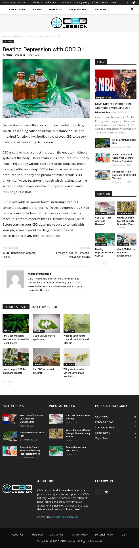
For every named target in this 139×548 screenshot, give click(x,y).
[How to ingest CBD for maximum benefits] (16, 357)
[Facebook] (127, 2)
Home (6, 36)
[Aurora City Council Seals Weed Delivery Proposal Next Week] (102, 158)
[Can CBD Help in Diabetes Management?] (127, 239)
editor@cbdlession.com (65, 517)
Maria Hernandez (15, 54)
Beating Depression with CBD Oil (104, 252)
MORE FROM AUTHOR (44, 306)
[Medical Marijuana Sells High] (102, 143)
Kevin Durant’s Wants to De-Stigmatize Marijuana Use (31, 418)
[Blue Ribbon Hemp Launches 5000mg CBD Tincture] (102, 175)
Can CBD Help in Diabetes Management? (126, 252)
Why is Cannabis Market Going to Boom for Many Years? (78, 433)
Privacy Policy (81, 2)
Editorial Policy (100, 2)
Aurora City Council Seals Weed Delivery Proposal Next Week (122, 157)
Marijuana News (78, 9)
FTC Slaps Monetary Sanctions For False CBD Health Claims (16, 339)
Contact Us (65, 2)
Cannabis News (16, 9)
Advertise (51, 2)
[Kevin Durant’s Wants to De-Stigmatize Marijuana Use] (115, 84)
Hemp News (55, 9)
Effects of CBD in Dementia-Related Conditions (73, 254)
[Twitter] (133, 2)
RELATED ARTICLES (16, 306)
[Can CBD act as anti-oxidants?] (46, 357)
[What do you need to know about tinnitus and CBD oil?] (77, 323)
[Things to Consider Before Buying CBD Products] (77, 357)
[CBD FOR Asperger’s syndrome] (46, 323)
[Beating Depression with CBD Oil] (105, 239)
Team (114, 2)
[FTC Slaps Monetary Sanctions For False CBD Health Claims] (16, 323)
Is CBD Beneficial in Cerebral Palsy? (19, 254)
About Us (38, 2)
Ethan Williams (103, 112)
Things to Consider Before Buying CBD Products (74, 373)
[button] (132, 9)
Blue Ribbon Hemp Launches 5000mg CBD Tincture (124, 175)
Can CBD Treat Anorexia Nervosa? (103, 221)
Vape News (100, 9)
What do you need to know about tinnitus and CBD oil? (76, 339)
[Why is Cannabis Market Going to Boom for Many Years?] (127, 208)
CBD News (37, 9)
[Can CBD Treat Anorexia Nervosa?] (105, 208)
